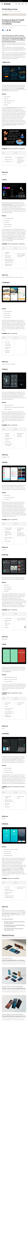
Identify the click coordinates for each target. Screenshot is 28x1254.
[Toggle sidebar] (25, 627)
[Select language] (19, 4)
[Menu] (2, 4)
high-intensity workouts (7, 204)
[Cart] (22, 4)
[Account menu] (26, 3)
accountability (10, 237)
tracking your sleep (11, 107)
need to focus (8, 671)
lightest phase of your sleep (10, 124)
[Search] (16, 4)
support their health (17, 38)
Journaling (16, 758)
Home (3, 11)
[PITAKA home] (7, 4)
